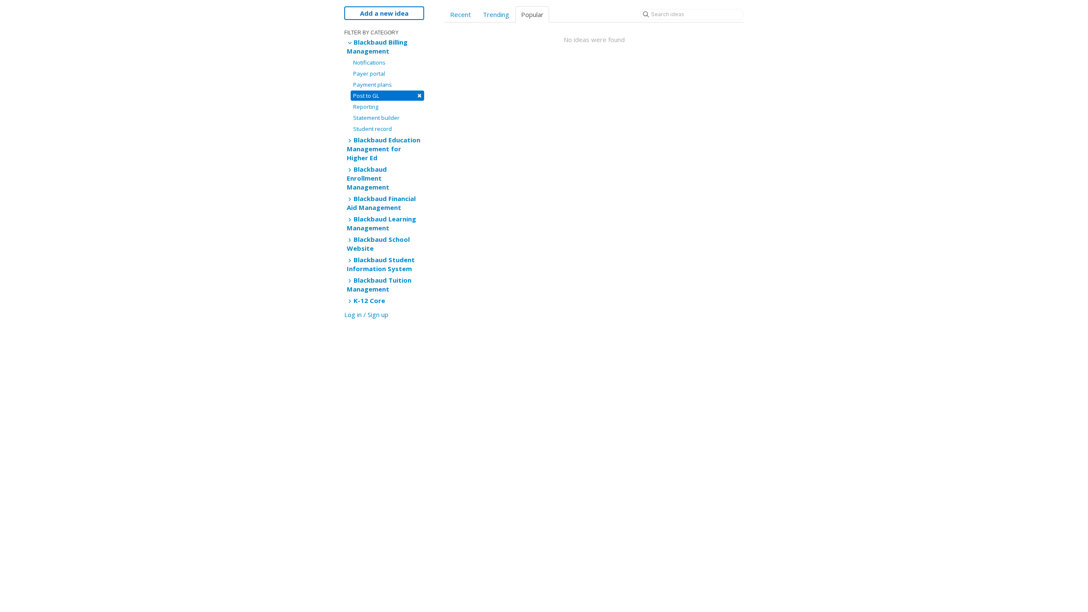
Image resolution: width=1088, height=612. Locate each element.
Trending (496, 14)
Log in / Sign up (366, 314)
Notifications (369, 62)
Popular (532, 14)
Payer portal (369, 73)
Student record (372, 129)
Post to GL (387, 95)
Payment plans (372, 84)
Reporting (365, 106)
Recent (460, 14)
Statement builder (376, 118)
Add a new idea (384, 13)
